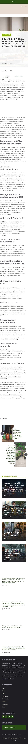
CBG (3, 691)
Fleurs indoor (5, 696)
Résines (4, 701)
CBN (3, 693)
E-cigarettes (5, 704)
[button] (22, 6)
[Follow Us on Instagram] (9, 716)
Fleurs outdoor (5, 699)
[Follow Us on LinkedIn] (12, 716)
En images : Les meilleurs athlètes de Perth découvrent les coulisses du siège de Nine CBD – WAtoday (13, 553)
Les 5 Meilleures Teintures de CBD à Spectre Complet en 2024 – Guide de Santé (17, 433)
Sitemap (14, 740)
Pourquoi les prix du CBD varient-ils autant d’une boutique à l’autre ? (13, 534)
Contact (23, 738)
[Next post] (26, 454)
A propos (5, 738)
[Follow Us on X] (6, 716)
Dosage (4, 707)
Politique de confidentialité (14, 738)
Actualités (6, 35)
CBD (3, 688)
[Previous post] (2, 434)
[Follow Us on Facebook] (3, 716)
